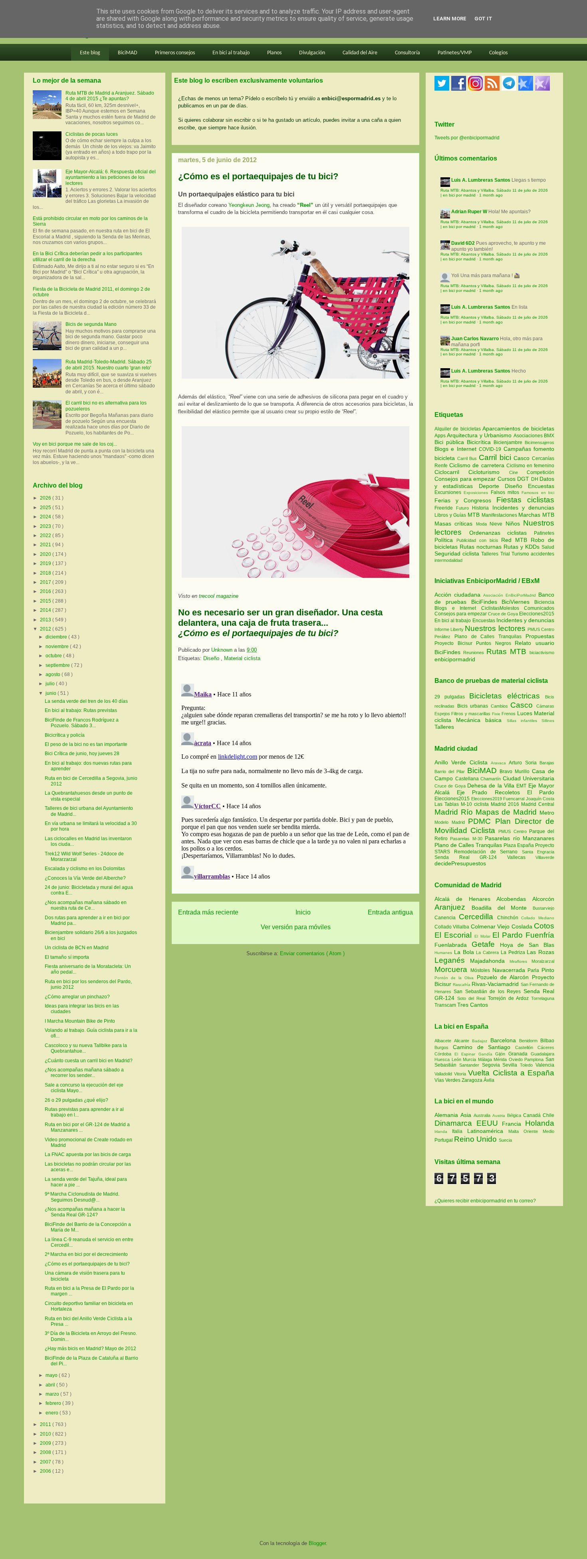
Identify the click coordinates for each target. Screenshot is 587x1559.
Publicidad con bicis (479, 540)
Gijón (501, 1053)
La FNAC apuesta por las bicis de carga (88, 1154)
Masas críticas (455, 523)
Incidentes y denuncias (523, 507)
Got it (483, 19)
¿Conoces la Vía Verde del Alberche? (85, 878)
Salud (547, 547)
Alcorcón (543, 899)
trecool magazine (218, 596)
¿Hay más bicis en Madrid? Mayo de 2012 (90, 1348)
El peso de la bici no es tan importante (86, 744)
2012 (46, 629)
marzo (53, 1394)
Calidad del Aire (360, 53)
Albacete (444, 1040)
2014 (46, 610)
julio (51, 683)
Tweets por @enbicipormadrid (467, 138)
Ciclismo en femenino (530, 465)
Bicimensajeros (539, 442)
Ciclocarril (451, 472)
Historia (482, 508)
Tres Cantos (472, 1005)
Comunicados (539, 608)
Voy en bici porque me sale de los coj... (75, 444)
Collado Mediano (537, 918)
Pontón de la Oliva (455, 978)
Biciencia (544, 602)
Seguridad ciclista (457, 553)
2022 (46, 535)
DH (535, 479)
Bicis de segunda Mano (91, 324)
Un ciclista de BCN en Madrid (77, 947)
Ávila (489, 1080)
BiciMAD (127, 53)
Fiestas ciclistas (525, 500)
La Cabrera (488, 952)
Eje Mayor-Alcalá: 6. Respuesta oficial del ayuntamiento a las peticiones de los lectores (110, 177)
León (457, 1059)
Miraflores (520, 961)
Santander (470, 1065)
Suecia (505, 1140)
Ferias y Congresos (465, 500)
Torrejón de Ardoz (509, 998)
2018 (46, 573)
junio (52, 693)
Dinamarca (455, 1123)
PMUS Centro (541, 629)
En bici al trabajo (231, 53)
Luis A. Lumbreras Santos (480, 180)
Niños (514, 523)
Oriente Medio (539, 1131)
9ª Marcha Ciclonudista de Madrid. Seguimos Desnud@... (82, 1196)
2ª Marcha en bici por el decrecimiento (86, 1254)
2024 (46, 517)
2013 (46, 620)
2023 (46, 526)
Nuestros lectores (495, 628)
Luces (524, 713)
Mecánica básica (479, 720)
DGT (524, 479)
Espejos (442, 713)
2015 (46, 601)
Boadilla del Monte (502, 907)
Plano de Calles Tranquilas (488, 636)
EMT (522, 786)
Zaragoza (473, 1080)
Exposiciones (477, 492)
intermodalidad (448, 560)
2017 (46, 582)
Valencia (544, 1065)
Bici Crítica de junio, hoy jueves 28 (82, 753)
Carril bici (496, 457)
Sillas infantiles (522, 720)
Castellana (468, 778)
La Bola (465, 952)
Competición (540, 472)
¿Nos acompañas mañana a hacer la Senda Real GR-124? (85, 1212)
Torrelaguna (542, 998)
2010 (46, 1434)
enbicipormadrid (454, 659)
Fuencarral (514, 798)
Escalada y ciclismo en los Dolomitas (85, 868)
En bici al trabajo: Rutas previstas (81, 710)
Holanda (539, 1123)
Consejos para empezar (466, 479)
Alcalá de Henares (465, 899)
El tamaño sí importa (67, 957)
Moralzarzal (542, 961)
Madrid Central (537, 804)
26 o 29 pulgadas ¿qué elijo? (76, 1100)
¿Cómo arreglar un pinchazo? (77, 997)
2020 (46, 554)
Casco (523, 458)
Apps (440, 435)
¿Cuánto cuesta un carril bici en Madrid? (89, 1060)
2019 (46, 563)
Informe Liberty (449, 629)
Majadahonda (490, 961)
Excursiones (449, 492)
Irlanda (443, 1131)
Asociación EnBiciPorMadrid (509, 595)
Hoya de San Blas (527, 945)
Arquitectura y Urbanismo (480, 435)
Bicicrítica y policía (65, 735)
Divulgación (312, 53)
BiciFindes (484, 602)
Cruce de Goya (503, 613)
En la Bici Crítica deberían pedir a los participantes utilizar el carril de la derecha (87, 256)
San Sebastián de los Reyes (488, 991)
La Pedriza (514, 952)
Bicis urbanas (472, 706)
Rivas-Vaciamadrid (496, 984)
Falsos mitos (506, 492)
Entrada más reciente (208, 912)
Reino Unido (476, 1139)
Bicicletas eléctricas (504, 696)
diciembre (57, 637)
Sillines (547, 720)
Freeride (445, 508)
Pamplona (534, 1059)
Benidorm (529, 1040)
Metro (546, 812)
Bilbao (547, 1040)
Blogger (317, 1543)
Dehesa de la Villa (491, 785)
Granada (519, 1054)
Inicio (303, 912)
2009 (46, 1443)
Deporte (492, 486)
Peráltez (442, 636)
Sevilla (511, 1065)
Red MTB (516, 540)
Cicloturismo (488, 472)
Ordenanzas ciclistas (501, 533)
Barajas (546, 762)
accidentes (542, 554)
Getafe (486, 944)
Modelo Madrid (451, 822)
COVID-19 (491, 449)
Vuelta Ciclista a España (511, 1073)
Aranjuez (453, 907)
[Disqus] (295, 780)
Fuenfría (540, 935)
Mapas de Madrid (507, 812)
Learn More (449, 19)
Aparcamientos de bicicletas (518, 428)
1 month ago (491, 195)
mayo (52, 1375)
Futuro (464, 508)
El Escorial (454, 935)
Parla (534, 970)
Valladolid (444, 1073)
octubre (54, 656)
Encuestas (541, 486)
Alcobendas (514, 899)
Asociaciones (529, 435)
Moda (483, 524)
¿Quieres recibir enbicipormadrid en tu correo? (485, 1201)
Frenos (509, 713)
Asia (467, 1115)
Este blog (90, 53)
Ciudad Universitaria (529, 778)
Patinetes (544, 533)
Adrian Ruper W (469, 211)
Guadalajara (542, 1053)
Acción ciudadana (457, 594)
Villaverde (544, 857)
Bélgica (515, 1115)
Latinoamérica (487, 1131)
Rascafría (462, 984)
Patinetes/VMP (455, 53)
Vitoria (461, 1073)
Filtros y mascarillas (470, 713)
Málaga (486, 1059)
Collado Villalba (452, 927)
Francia (513, 1124)
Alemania (447, 1115)
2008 (46, 1452)
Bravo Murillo (516, 771)
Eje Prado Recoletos (492, 792)
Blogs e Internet (456, 449)
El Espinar (466, 1054)
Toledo (527, 1065)
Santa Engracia (538, 851)
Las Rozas (540, 952)
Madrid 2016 (506, 804)
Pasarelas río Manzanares (519, 838)
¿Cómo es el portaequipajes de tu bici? (87, 1264)
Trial (506, 554)
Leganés (452, 960)
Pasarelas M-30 (467, 838)
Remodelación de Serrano (488, 852)
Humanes (444, 952)
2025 (46, 507)
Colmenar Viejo (491, 926)
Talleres (490, 554)
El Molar (483, 936)
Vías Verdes (448, 1080)
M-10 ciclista (476, 804)
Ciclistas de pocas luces (91, 134)
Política (445, 540)
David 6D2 (463, 243)
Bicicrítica (480, 442)
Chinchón (509, 917)
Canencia (446, 917)
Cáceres (545, 1047)
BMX (549, 435)
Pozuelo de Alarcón (504, 977)
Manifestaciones (500, 515)
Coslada (523, 926)
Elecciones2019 (487, 798)
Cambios (499, 706)
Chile (548, 1115)
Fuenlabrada (453, 945)
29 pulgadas (449, 697)
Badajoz (481, 1041)
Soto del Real (472, 998)
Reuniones (473, 652)
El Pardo (540, 792)
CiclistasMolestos (500, 608)
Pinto (547, 970)
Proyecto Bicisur (453, 643)
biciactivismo (541, 652)
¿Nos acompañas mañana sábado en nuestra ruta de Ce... (86, 905)
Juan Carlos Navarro (475, 338)
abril (51, 1385)
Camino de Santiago (484, 1047)
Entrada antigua (390, 912)
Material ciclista (242, 658)
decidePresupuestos (460, 863)
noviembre (58, 646)
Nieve (497, 524)
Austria (499, 1115)
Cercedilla (478, 916)
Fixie (496, 714)
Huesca (443, 1059)
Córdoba (444, 1053)
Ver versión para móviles (296, 927)
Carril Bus (468, 458)
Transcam (445, 1005)
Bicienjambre (509, 442)
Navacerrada (510, 970)
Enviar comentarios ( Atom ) (312, 953)
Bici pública (450, 442)
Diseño (212, 658)
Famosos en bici (538, 492)
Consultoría (407, 53)
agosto (53, 674)
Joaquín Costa (540, 798)
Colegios (498, 53)
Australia (483, 1115)
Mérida (501, 1059)
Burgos (443, 1047)
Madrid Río (455, 812)
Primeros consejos (175, 53)
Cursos (508, 479)
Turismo (521, 554)
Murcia (470, 1059)
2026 (46, 498)
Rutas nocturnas (482, 546)
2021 (46, 544)
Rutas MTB (506, 651)
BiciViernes (515, 602)
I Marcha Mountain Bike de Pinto (80, 1021)
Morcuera (452, 969)
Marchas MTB (536, 515)
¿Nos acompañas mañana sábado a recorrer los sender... (84, 1072)
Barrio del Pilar (450, 771)
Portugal (444, 1140)
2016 (46, 591)
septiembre (58, 665)
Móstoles (481, 970)
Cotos (544, 926)
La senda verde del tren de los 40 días (86, 701)
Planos (274, 53)
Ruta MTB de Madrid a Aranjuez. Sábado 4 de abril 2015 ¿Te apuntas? (109, 95)
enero (52, 1413)
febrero (54, 1403)
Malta (516, 1131)
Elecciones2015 (536, 614)
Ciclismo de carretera (477, 465)
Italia (459, 1131)
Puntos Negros (493, 643)
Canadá (533, 1115)
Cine (518, 472)
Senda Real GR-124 (470, 857)
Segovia (492, 1065)
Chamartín (491, 778)
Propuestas (540, 636)
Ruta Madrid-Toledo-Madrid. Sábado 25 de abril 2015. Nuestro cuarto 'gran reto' (108, 364)
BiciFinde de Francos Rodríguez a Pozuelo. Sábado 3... (82, 722)
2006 (46, 1471)
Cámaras (545, 706)
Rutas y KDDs (522, 546)
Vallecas (521, 857)
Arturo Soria (524, 763)
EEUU (489, 1123)
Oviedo (517, 1059)
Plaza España (519, 845)
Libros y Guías (451, 515)
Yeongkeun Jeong (249, 205)
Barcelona (504, 1040)
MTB (475, 515)
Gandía (487, 1054)
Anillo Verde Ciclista (462, 762)
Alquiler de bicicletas (458, 429)
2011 (46, 1424)
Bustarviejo (543, 908)
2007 (46, 1462)
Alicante (463, 1040)
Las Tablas (447, 804)
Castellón (526, 1047)
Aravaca (500, 763)
